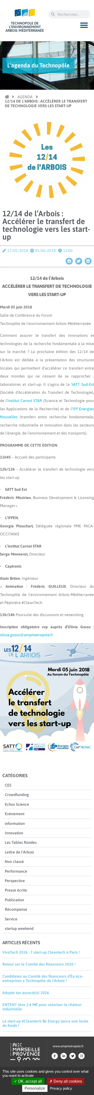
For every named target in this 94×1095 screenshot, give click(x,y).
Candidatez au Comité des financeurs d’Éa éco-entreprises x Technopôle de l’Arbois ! (42, 978)
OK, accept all (29, 1081)
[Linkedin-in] (63, 1056)
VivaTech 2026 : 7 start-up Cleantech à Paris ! (41, 952)
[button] (84, 25)
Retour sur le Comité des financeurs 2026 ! (39, 964)
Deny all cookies (67, 1081)
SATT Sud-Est (82, 384)
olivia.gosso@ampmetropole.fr (26, 635)
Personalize (35, 1088)
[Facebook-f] (55, 1056)
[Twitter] (72, 1056)
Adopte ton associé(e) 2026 (25, 992)
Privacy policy (61, 1088)
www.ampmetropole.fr (68, 1046)
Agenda (25, 97)
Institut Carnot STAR (24, 400)
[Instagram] (81, 1056)
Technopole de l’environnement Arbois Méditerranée (25, 26)
